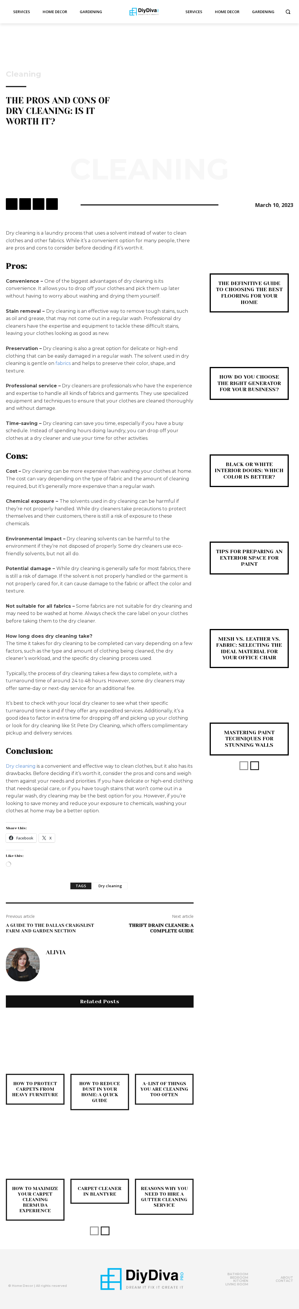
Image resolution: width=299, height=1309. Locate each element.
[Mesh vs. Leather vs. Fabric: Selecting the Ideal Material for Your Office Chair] (249, 611)
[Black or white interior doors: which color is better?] (249, 436)
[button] (288, 11)
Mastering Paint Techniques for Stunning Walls (249, 739)
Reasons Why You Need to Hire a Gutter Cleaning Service (164, 1197)
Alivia (56, 952)
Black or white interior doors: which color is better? (249, 470)
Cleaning (23, 74)
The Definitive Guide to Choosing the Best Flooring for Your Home (249, 292)
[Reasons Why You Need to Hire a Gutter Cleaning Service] (164, 1149)
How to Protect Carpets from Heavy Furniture (35, 1089)
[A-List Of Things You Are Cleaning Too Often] (164, 1044)
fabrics (63, 363)
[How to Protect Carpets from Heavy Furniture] (35, 1044)
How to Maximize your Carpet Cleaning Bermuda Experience (35, 1200)
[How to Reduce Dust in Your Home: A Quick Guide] (99, 1044)
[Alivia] (23, 964)
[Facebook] (12, 204)
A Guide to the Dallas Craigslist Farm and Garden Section (50, 928)
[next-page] (105, 1231)
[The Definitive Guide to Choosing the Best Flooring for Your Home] (249, 255)
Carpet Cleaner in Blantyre (99, 1191)
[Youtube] (47, 1272)
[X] (25, 204)
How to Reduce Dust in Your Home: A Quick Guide (99, 1092)
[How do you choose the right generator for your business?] (249, 349)
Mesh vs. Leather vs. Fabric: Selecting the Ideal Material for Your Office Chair (249, 648)
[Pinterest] (38, 204)
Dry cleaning (21, 766)
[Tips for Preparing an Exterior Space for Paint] (249, 524)
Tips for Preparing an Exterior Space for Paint (249, 558)
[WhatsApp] (52, 204)
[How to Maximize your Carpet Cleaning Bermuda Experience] (35, 1149)
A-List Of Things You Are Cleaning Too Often (164, 1089)
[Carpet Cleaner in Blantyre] (99, 1149)
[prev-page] (94, 1231)
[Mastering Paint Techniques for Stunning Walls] (249, 705)
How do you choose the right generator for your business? (249, 383)
